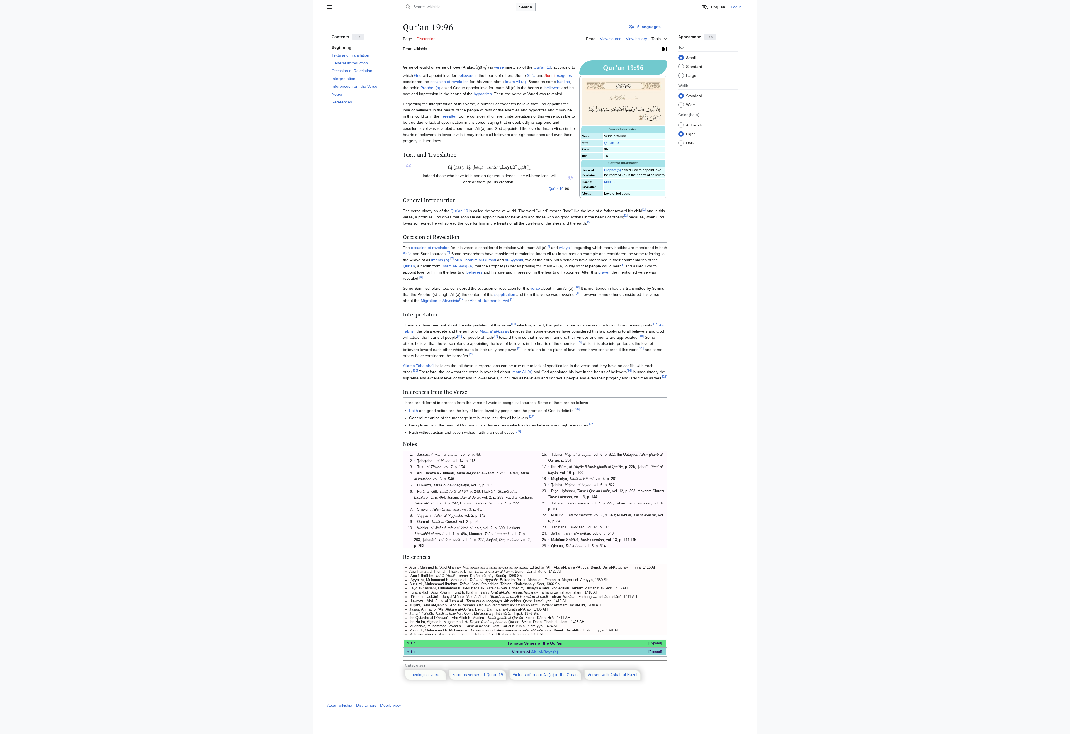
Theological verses (426, 675)
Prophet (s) (612, 170)
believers (465, 75)
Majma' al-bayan (494, 331)
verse (499, 67)
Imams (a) (440, 260)
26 (577, 409)
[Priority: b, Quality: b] (664, 49)
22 (471, 354)
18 (641, 336)
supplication (504, 294)
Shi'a (531, 75)
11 (578, 293)
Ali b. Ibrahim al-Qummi (475, 260)
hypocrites (483, 94)
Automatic (695, 125)
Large (691, 75)
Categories (415, 665)
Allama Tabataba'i (418, 366)
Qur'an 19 (611, 143)
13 (512, 299)
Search (525, 7)
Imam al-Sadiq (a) (457, 266)
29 (518, 431)
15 (655, 323)
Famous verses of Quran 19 (478, 675)
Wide (690, 105)
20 (519, 348)
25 (664, 376)
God (418, 75)
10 (577, 287)
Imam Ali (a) (515, 81)
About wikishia (339, 705)
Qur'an (409, 266)
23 (415, 370)
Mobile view (390, 705)
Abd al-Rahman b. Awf (489, 300)
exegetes (564, 75)
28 (591, 423)
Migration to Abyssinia (440, 300)
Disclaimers (366, 705)
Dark (690, 143)
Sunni (549, 75)
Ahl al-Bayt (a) (544, 652)
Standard (694, 66)
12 (461, 299)
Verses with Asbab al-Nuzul (612, 675)
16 (459, 336)
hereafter (448, 116)
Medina (610, 182)
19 (579, 342)
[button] (329, 7)
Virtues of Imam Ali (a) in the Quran (545, 675)
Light (690, 134)
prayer (603, 272)
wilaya (564, 247)
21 (641, 348)
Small (691, 57)
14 (513, 323)
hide (358, 37)
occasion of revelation (449, 81)
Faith (413, 410)
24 (629, 370)
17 (495, 336)
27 (531, 416)
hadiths (563, 81)
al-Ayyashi (514, 260)
